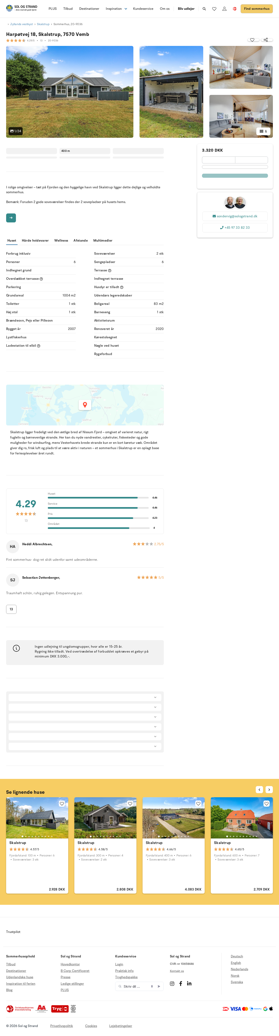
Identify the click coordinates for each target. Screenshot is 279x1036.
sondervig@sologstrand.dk (237, 216)
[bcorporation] (74, 1011)
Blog (9, 990)
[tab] (22, 836)
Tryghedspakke (126, 977)
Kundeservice (143, 9)
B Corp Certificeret (75, 971)
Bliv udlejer (186, 9)
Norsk (235, 976)
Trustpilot (13, 932)
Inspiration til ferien (20, 984)
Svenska (237, 982)
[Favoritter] (214, 8)
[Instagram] (172, 983)
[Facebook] (180, 983)
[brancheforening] (20, 1011)
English (236, 963)
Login (119, 964)
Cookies (91, 1026)
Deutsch (237, 956)
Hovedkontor (70, 964)
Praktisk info (124, 971)
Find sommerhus (256, 9)
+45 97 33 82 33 (237, 227)
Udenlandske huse (19, 977)
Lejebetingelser (120, 1026)
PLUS (53, 9)
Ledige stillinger (72, 984)
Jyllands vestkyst (21, 24)
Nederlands (239, 969)
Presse (65, 977)
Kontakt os (177, 971)
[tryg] (61, 1011)
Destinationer (89, 9)
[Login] (224, 8)
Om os (165, 9)
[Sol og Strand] (21, 9)
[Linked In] (189, 983)
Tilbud (68, 9)
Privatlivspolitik (61, 1026)
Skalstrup (43, 24)
